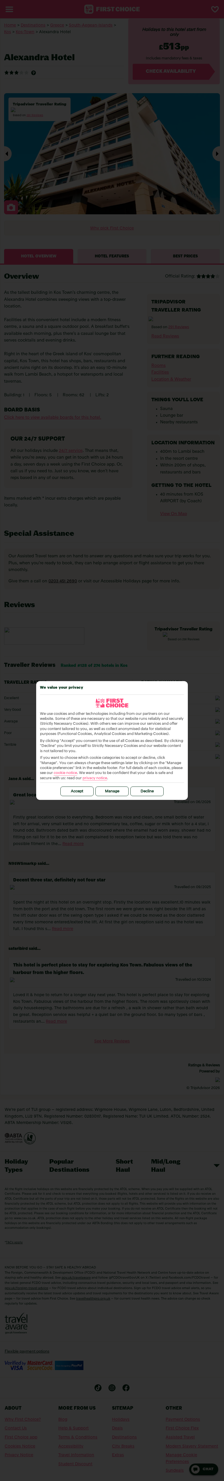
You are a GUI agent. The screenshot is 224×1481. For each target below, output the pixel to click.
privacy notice (95, 778)
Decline (147, 791)
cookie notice (65, 773)
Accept (77, 791)
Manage (112, 791)
